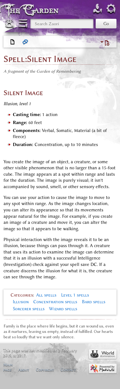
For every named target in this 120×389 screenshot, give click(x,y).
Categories (22, 295)
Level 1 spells (75, 295)
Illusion (21, 302)
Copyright (45, 369)
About (23, 369)
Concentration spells (55, 302)
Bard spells (93, 302)
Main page (7, 367)
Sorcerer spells (28, 309)
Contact (68, 369)
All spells (46, 295)
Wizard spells (63, 309)
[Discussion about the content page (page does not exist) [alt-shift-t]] (25, 42)
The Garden (33, 10)
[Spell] (12, 42)
